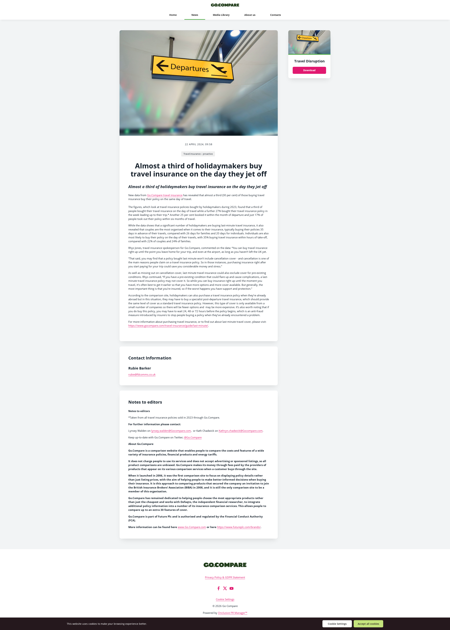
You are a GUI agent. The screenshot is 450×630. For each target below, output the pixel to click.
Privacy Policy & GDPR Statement (225, 577)
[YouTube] (231, 588)
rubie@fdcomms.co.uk (142, 374)
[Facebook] (218, 588)
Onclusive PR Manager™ (232, 613)
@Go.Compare (193, 437)
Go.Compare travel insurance (164, 195)
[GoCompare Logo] (225, 565)
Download (309, 70)
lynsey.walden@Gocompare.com (171, 430)
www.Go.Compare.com (192, 527)
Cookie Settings (225, 599)
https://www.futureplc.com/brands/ (239, 527)
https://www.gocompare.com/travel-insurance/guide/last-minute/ (168, 325)
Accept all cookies (368, 623)
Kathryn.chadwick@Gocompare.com (241, 430)
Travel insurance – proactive (198, 153)
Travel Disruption (309, 61)
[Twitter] (225, 588)
